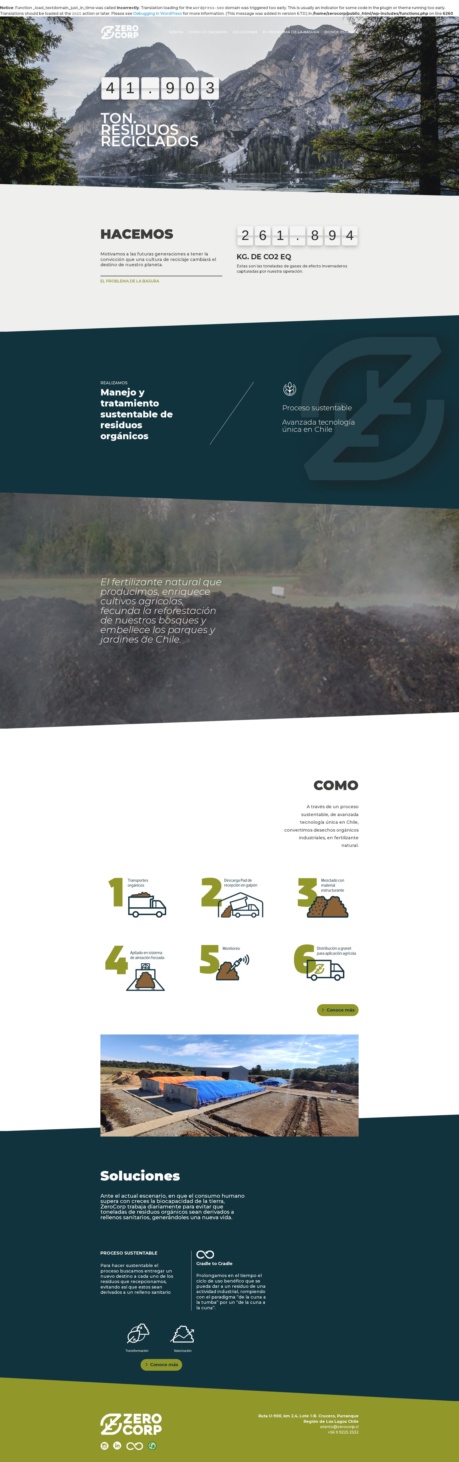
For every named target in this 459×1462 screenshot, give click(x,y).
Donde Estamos (341, 32)
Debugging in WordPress (157, 13)
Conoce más (341, 1010)
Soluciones (245, 32)
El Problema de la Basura (291, 32)
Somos (176, 32)
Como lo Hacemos (207, 32)
